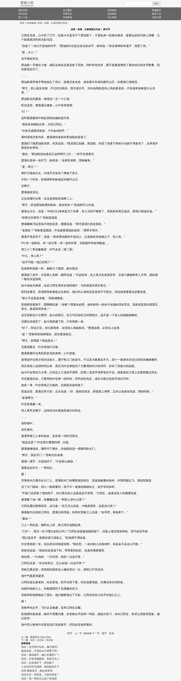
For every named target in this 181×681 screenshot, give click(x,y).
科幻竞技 (22, 14)
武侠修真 (112, 10)
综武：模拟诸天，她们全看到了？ (40, 654)
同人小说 (22, 17)
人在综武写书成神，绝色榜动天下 (40, 666)
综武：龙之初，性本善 (41, 640)
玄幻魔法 (67, 10)
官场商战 (67, 17)
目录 (111, 633)
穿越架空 (156, 10)
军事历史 (67, 14)
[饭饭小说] (27, 3)
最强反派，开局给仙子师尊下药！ (40, 650)
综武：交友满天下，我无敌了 (37, 662)
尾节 (104, 633)
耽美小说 (156, 14)
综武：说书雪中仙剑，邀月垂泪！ (40, 647)
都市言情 (22, 10)
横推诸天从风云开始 (40, 637)
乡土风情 (112, 17)
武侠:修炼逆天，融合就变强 (36, 670)
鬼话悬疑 (112, 14)
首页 (22, 23)
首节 (69, 633)
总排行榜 (156, 17)
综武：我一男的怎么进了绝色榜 (39, 678)
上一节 (78, 633)
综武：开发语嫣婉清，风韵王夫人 (40, 658)
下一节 (96, 633)
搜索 (156, 3)
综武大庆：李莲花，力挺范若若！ (40, 674)
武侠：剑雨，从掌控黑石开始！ (53, 23)
